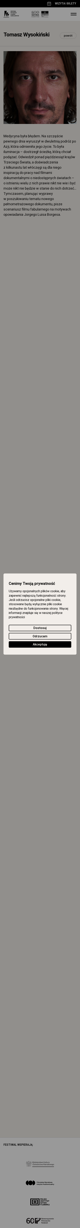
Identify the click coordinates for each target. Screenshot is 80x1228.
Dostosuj (40, 628)
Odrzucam (40, 636)
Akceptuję (40, 644)
